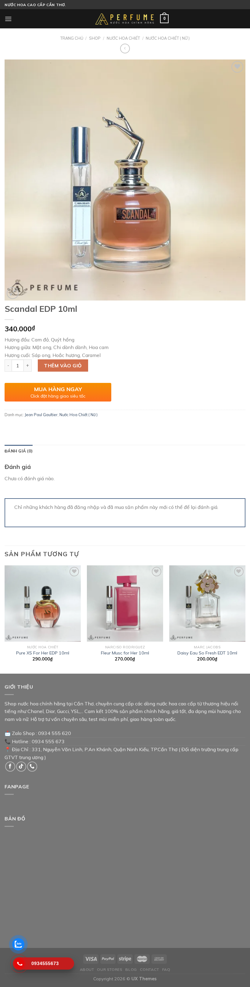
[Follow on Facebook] (10, 767)
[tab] (19, 451)
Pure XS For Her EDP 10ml (42, 653)
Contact (149, 969)
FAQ (166, 969)
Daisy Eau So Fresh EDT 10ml (207, 653)
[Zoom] (13, 293)
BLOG (131, 969)
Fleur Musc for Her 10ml (125, 653)
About (87, 969)
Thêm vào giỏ (63, 365)
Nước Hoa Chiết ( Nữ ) (168, 38)
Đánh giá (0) (19, 450)
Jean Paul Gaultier (41, 414)
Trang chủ (71, 38)
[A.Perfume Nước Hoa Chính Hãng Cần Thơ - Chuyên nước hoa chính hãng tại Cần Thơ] (125, 19)
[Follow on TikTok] (21, 767)
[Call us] (32, 767)
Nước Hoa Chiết (123, 38)
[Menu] (8, 18)
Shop (95, 38)
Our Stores (109, 969)
